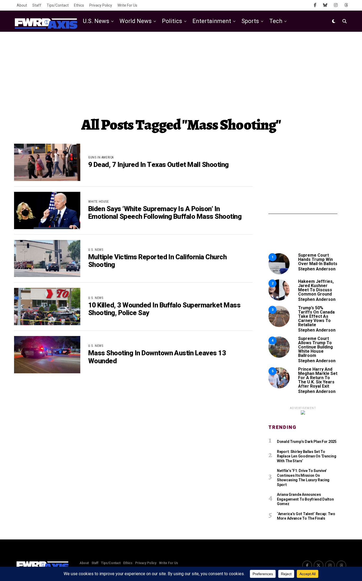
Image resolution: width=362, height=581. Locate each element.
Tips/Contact (58, 5)
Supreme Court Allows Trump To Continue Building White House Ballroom (315, 347)
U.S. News (96, 21)
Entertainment (211, 21)
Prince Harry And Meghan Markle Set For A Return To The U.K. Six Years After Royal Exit (317, 378)
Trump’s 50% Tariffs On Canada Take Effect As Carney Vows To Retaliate (316, 316)
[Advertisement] (181, 74)
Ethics (79, 5)
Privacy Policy (100, 5)
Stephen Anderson (316, 268)
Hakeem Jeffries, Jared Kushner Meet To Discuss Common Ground (316, 288)
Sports (250, 21)
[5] (279, 386)
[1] (279, 272)
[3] (279, 325)
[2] (279, 299)
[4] (279, 356)
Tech (275, 21)
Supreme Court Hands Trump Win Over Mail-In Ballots (317, 259)
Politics (172, 21)
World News (136, 21)
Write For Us (127, 5)
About (22, 5)
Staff (36, 5)
